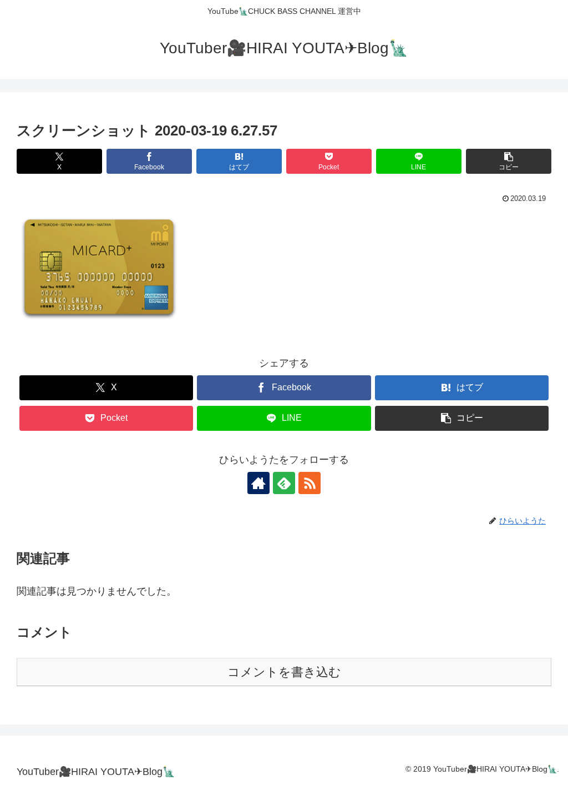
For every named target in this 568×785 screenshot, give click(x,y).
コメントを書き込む (284, 672)
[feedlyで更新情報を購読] (284, 483)
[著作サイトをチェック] (258, 483)
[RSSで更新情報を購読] (309, 483)
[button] (508, 161)
